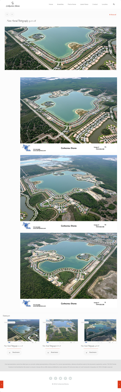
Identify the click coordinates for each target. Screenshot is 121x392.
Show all (113, 14)
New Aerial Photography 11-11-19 (13, 346)
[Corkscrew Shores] (13, 4)
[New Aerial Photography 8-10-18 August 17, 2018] (119, 384)
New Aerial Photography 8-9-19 (51, 346)
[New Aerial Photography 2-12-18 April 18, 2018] (1, 384)
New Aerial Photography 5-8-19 (90, 346)
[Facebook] (60, 389)
